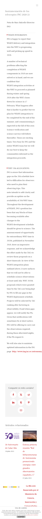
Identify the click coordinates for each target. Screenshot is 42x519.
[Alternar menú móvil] (37, 5)
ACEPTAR (21, 517)
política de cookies (32, 515)
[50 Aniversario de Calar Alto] (12, 432)
